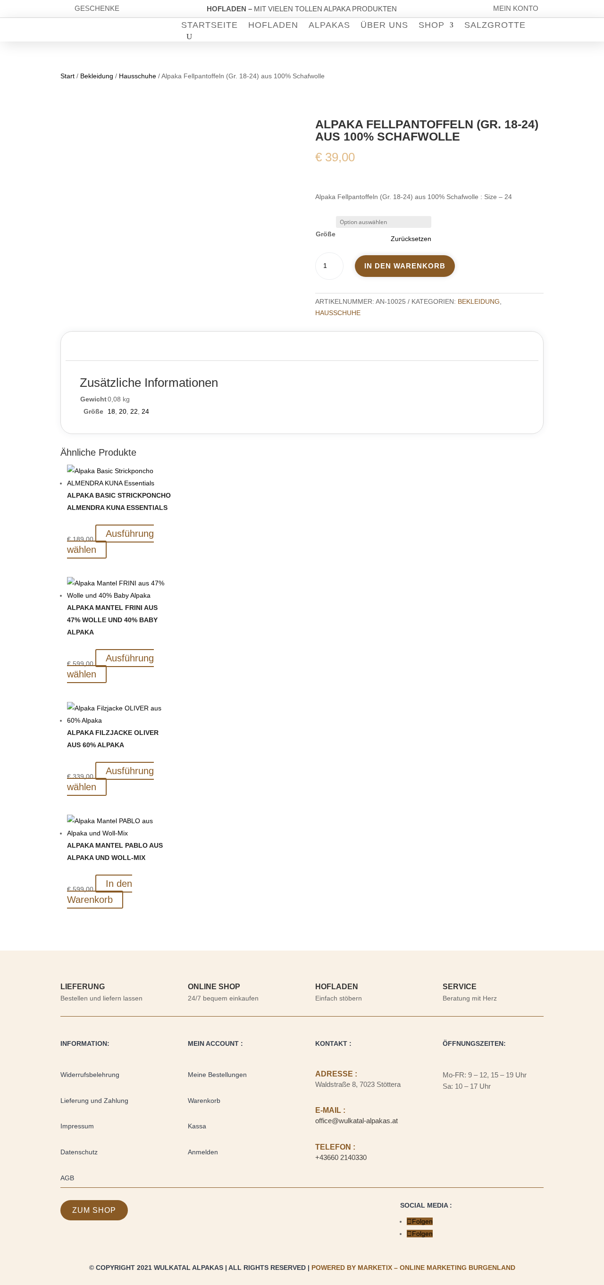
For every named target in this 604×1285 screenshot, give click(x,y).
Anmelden (203, 1152)
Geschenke (97, 8)
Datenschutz (79, 1152)
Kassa (197, 1126)
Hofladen (273, 26)
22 (134, 411)
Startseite (209, 26)
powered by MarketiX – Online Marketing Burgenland (413, 1267)
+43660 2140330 (341, 1157)
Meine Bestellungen (217, 1074)
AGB (67, 1178)
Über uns (384, 26)
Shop (432, 26)
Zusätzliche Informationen (126, 348)
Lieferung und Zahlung (94, 1100)
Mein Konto (515, 8)
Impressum (77, 1126)
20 (122, 411)
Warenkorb (204, 1100)
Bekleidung (96, 76)
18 (111, 411)
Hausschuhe (137, 76)
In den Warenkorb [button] (99, 891)
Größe (326, 234)
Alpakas (329, 26)
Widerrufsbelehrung (89, 1074)
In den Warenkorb (404, 266)
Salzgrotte (495, 26)
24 (145, 411)
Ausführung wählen (110, 541)
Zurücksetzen (411, 238)
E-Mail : (330, 1110)
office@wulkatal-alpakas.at (356, 1121)
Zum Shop (94, 1210)
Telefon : (335, 1147)
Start (67, 76)
